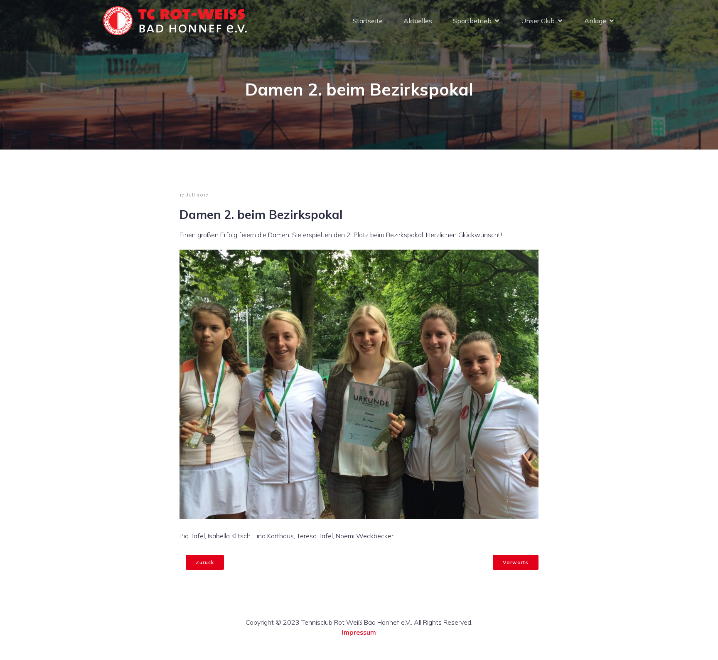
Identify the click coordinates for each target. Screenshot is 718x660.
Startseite (368, 21)
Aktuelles (417, 21)
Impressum (359, 632)
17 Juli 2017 (194, 195)
